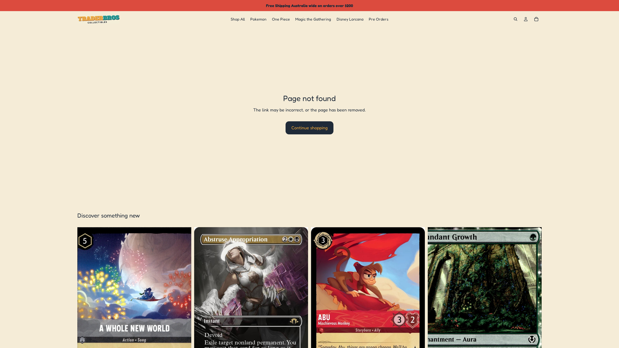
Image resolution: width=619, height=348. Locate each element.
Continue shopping (309, 127)
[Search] (515, 19)
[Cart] (536, 19)
